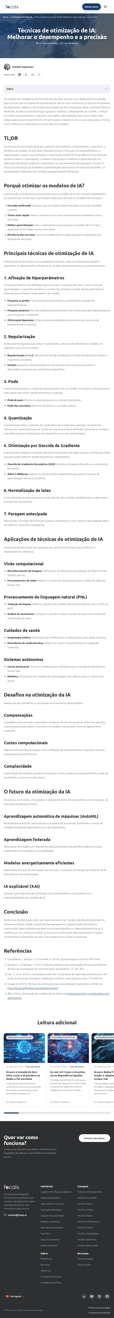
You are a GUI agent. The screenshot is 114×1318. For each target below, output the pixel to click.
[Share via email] (32, 75)
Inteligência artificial (51, 1282)
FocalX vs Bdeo (84, 1215)
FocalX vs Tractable (86, 1197)
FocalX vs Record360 (87, 1245)
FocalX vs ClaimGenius (88, 1221)
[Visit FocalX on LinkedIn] (84, 1296)
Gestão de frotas (49, 1245)
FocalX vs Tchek (85, 1227)
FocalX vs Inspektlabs (87, 1233)
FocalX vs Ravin (84, 1203)
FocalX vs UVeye (85, 1209)
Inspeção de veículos (51, 1276)
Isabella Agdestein (22, 66)
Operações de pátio (50, 1197)
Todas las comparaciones (89, 1191)
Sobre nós (46, 1270)
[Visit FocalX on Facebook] (107, 1296)
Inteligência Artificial (21, 17)
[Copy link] (39, 75)
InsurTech (45, 1233)
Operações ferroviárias (52, 1203)
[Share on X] (26, 75)
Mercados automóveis (52, 1227)
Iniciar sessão (84, 1264)
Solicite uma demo (94, 1138)
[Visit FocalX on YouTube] (92, 1296)
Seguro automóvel (50, 1239)
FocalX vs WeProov (86, 1239)
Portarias (45, 1264)
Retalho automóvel (50, 1221)
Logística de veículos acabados (56, 1191)
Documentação (85, 1258)
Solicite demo (91, 6)
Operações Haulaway (51, 1209)
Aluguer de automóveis (52, 1215)
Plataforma (46, 1258)
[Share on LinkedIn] (19, 75)
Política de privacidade (99, 1307)
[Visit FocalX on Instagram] (99, 1296)
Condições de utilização (99, 1312)
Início (5, 17)
